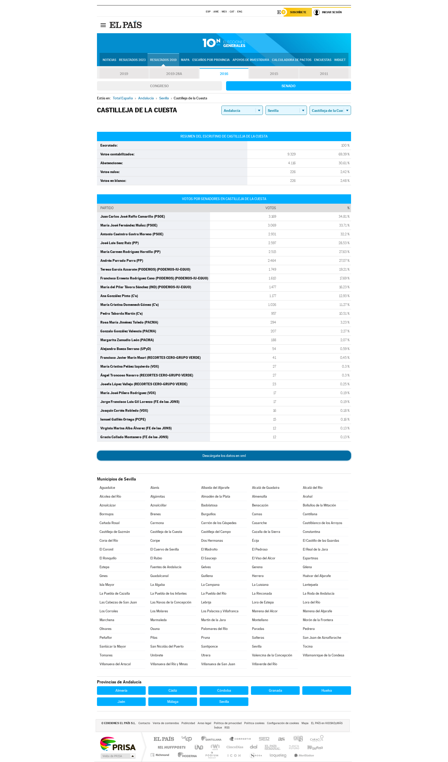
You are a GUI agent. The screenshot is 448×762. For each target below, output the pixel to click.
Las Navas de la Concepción (170, 602)
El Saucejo (208, 558)
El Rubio (156, 558)
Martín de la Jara (213, 620)
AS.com (279, 739)
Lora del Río (311, 602)
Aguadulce (107, 488)
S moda (255, 755)
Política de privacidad (228, 723)
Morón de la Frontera (318, 620)
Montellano (260, 620)
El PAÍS (163, 739)
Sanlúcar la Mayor (113, 646)
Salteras (258, 638)
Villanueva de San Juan (218, 664)
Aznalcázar (108, 505)
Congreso (159, 86)
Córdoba (224, 690)
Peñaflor (106, 638)
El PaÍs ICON (233, 755)
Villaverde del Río (264, 664)
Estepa (104, 567)
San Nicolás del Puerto (167, 646)
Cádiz (173, 690)
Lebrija (206, 602)
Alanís (154, 488)
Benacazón (260, 505)
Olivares (105, 629)
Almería (121, 690)
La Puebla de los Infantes (168, 593)
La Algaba (157, 585)
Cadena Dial (253, 747)
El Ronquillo (108, 558)
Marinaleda (158, 620)
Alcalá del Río (313, 488)
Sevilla (257, 646)
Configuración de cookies (283, 723)
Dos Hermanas (212, 541)
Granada (275, 690)
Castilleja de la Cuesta (166, 532)
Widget (340, 60)
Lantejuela (310, 585)
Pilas (153, 638)
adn (296, 739)
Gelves (206, 567)
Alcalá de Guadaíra (265, 488)
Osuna (155, 629)
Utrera (206, 655)
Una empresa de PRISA (117, 743)
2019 (124, 74)
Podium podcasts (211, 755)
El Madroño (209, 549)
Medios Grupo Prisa (117, 756)
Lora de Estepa (263, 602)
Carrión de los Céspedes (218, 523)
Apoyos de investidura (251, 60)
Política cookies (254, 723)
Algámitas (157, 496)
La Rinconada (262, 593)
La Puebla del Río (213, 593)
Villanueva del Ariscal (115, 664)
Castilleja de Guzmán (115, 532)
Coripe (155, 541)
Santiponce (209, 646)
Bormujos (107, 514)
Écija (255, 541)
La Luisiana (260, 585)
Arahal (307, 496)
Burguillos (208, 514)
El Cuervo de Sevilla (164, 549)
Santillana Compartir (240, 739)
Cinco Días (234, 747)
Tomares (106, 655)
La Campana (210, 585)
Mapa (185, 60)
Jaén (121, 701)
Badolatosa (209, 505)
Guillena (207, 576)
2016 (224, 74)
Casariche (259, 523)
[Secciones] (103, 25)
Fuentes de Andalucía (165, 567)
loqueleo (278, 755)
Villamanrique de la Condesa (323, 655)
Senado (289, 86)
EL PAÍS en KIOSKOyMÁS (326, 723)
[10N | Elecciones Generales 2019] (224, 43)
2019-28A (174, 74)
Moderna (186, 755)
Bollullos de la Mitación (319, 505)
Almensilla (259, 496)
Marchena (107, 620)
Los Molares (159, 611)
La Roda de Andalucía (318, 593)
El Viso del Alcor (263, 558)
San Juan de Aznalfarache (322, 638)
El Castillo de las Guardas (321, 541)
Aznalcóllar (158, 505)
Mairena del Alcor (265, 611)
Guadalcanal (159, 576)
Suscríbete (298, 12)
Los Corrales (109, 611)
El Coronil (106, 549)
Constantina (311, 532)
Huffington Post (170, 747)
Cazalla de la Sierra (266, 532)
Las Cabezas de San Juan (118, 602)
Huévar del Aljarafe (317, 576)
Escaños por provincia (211, 60)
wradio (214, 747)
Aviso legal (204, 723)
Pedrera (309, 629)
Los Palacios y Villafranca (220, 611)
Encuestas (322, 60)
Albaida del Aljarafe (215, 488)
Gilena (307, 567)
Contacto (144, 723)
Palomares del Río (214, 629)
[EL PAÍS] (126, 25)
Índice (218, 727)
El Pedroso (260, 549)
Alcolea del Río (110, 496)
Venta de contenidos (166, 723)
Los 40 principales (188, 739)
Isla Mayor (107, 585)
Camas (257, 514)
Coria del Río (109, 541)
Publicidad (188, 723)
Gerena (257, 567)
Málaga (172, 701)
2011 (324, 74)
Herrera (258, 576)
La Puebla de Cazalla (115, 593)
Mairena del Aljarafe (317, 611)
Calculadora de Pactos (291, 60)
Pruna (205, 638)
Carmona (157, 523)
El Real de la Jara (315, 549)
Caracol (315, 739)
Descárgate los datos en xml (224, 456)
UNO (199, 747)
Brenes (155, 514)
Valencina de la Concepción (272, 655)
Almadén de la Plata (215, 496)
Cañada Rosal (110, 523)
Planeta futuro (291, 747)
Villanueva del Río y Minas (169, 664)
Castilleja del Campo (216, 532)
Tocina (308, 646)
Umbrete (156, 655)
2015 (274, 74)
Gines (104, 576)
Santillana (213, 739)
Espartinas (310, 558)
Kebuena (310, 747)
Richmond (160, 755)
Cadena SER (262, 739)
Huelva (326, 690)
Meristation (303, 755)
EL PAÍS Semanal (273, 747)
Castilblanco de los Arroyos (322, 523)
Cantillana (310, 514)
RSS (227, 727)
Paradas (258, 629)
